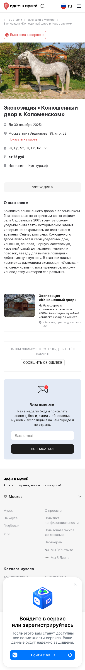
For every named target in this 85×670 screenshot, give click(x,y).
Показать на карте (23, 139)
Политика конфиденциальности (62, 520)
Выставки (15, 19)
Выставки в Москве (41, 19)
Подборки (11, 526)
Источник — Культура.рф (28, 166)
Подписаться (42, 449)
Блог (7, 533)
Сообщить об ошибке (42, 362)
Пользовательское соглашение (60, 532)
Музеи (9, 510)
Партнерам (53, 542)
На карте (11, 518)
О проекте (53, 510)
